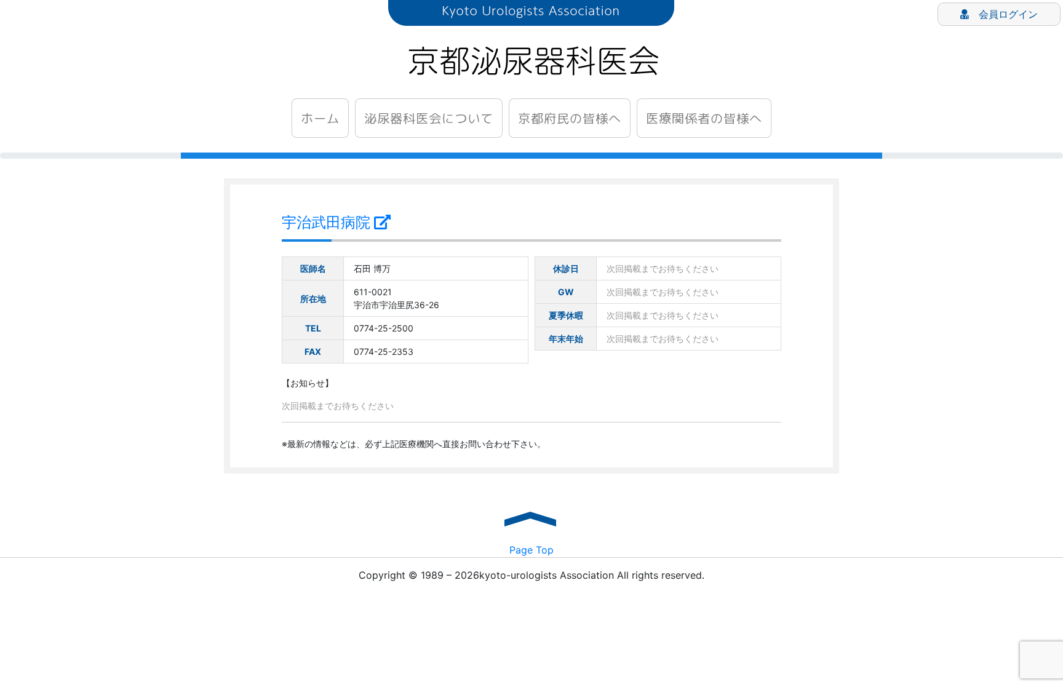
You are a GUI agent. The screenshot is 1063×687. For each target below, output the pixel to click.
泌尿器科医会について (428, 118)
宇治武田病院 (328, 222)
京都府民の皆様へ (569, 118)
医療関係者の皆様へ (704, 118)
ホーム (320, 118)
